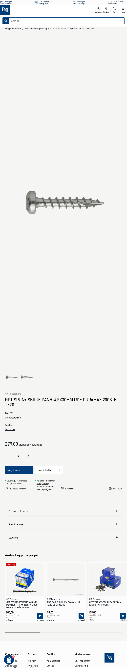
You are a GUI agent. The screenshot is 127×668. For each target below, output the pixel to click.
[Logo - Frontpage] (32, 10)
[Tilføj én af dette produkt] (28, 456)
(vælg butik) (43, 483)
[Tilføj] (40, 616)
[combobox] (66, 21)
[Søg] (6, 21)
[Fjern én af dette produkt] (8, 456)
